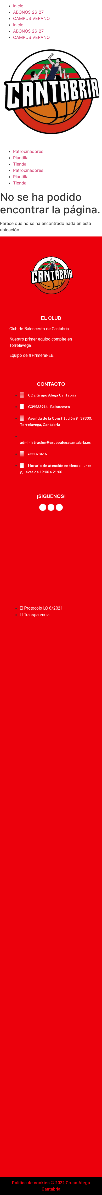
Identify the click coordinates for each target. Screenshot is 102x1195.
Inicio (18, 5)
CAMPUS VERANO (31, 18)
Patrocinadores (28, 151)
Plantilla (21, 157)
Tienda (19, 164)
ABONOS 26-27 (28, 12)
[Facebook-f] (42, 507)
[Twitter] (51, 507)
